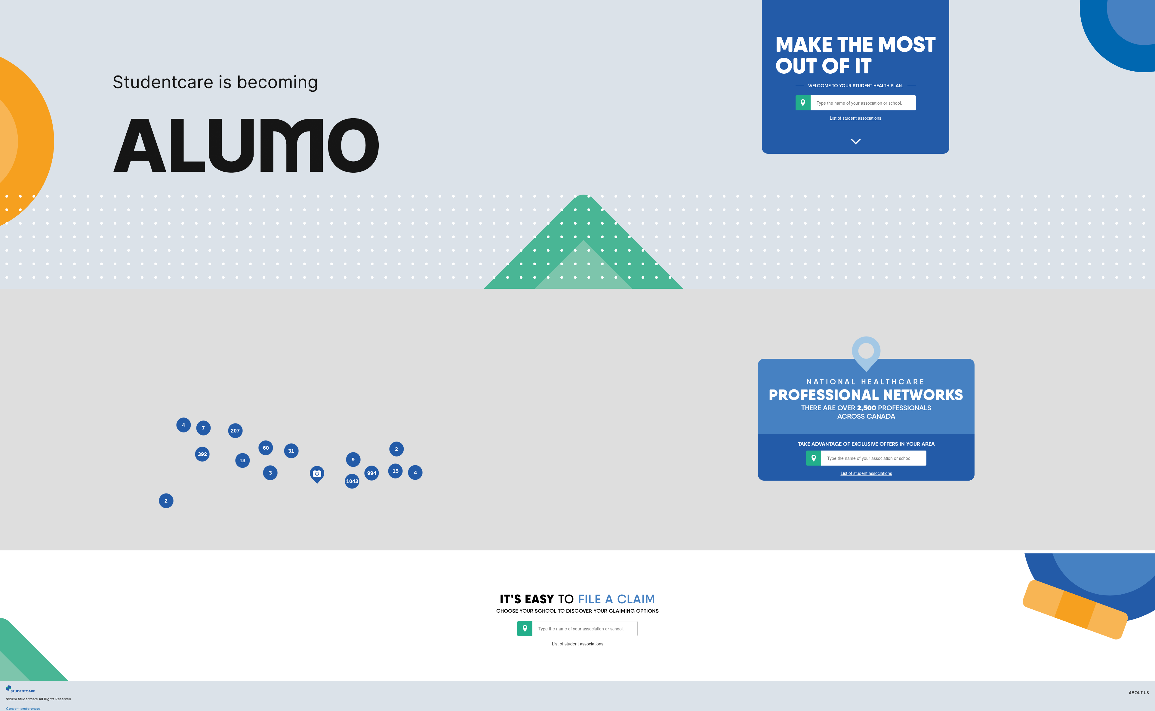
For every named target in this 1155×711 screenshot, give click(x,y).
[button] (317, 475)
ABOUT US (1139, 692)
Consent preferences (23, 708)
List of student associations (855, 118)
